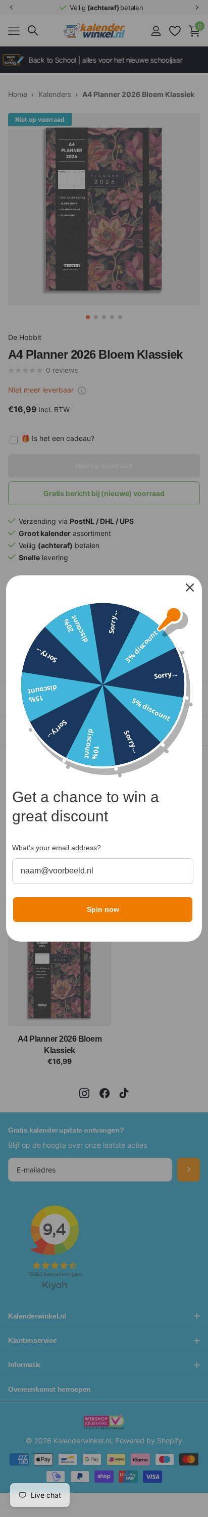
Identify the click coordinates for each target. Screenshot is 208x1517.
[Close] (190, 587)
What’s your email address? (56, 848)
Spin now (103, 909)
